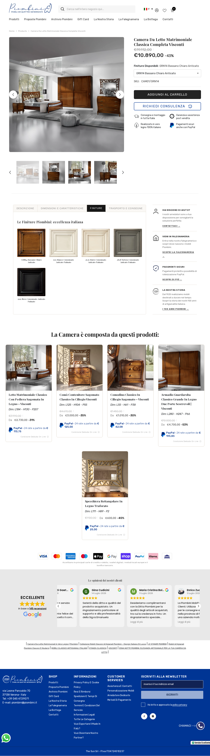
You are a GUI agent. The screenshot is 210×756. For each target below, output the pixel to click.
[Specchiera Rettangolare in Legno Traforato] (105, 474)
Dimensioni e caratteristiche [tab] (62, 208)
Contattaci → (171, 226)
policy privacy (180, 704)
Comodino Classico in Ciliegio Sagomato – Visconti (129, 397)
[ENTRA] (157, 10)
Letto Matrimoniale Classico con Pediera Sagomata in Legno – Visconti (28, 399)
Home (11, 31)
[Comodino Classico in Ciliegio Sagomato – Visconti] (130, 368)
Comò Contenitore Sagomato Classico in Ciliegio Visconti (79, 397)
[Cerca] (96, 9)
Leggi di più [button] (115, 622)
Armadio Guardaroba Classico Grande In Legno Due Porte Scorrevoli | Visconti (179, 401)
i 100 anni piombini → (175, 309)
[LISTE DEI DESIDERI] (164, 10)
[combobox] (99, 9)
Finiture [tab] (96, 208)
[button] (148, 9)
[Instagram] (153, 716)
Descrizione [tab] (25, 208)
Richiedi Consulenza (165, 106)
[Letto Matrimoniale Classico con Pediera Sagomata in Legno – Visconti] (29, 368)
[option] (66, 94)
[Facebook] (144, 716)
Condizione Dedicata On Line (35, 437)
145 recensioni (37, 608)
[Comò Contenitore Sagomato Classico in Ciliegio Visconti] (80, 368)
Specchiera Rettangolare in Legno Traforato (103, 503)
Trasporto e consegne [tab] (126, 208)
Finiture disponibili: (166, 65)
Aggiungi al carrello (167, 94)
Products (22, 31)
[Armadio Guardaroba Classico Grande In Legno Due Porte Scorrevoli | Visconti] (181, 368)
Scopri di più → (172, 279)
